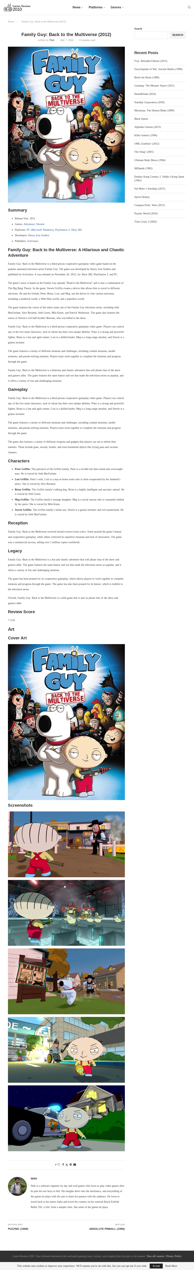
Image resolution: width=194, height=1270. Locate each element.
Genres (116, 7)
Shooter (40, 224)
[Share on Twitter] (66, 1165)
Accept (156, 1265)
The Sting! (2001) (144, 151)
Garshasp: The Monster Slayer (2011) (154, 85)
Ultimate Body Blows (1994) (149, 160)
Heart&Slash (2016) (145, 94)
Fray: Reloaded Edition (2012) (150, 61)
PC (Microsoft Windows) (40, 229)
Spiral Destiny (142, 197)
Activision (32, 241)
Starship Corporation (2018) (149, 102)
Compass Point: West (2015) (149, 205)
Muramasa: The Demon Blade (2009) (154, 110)
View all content (155, 1256)
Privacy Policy (173, 1256)
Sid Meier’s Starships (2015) (149, 188)
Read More (171, 1266)
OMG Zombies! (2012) (146, 143)
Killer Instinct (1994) (145, 135)
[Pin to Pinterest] (71, 1164)
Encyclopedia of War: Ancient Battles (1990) (158, 69)
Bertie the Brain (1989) (146, 77)
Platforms (95, 7)
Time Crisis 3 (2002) (145, 221)
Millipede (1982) (143, 168)
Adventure (29, 224)
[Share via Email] (74, 1164)
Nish (51, 40)
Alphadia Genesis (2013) (147, 127)
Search (138, 28)
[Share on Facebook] (63, 1164)
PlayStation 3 (62, 229)
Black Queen (141, 118)
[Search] (189, 7)
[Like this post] (58, 1164)
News (77, 7)
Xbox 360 (76, 229)
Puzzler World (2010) (146, 213)
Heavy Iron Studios (38, 235)
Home (11, 21)
